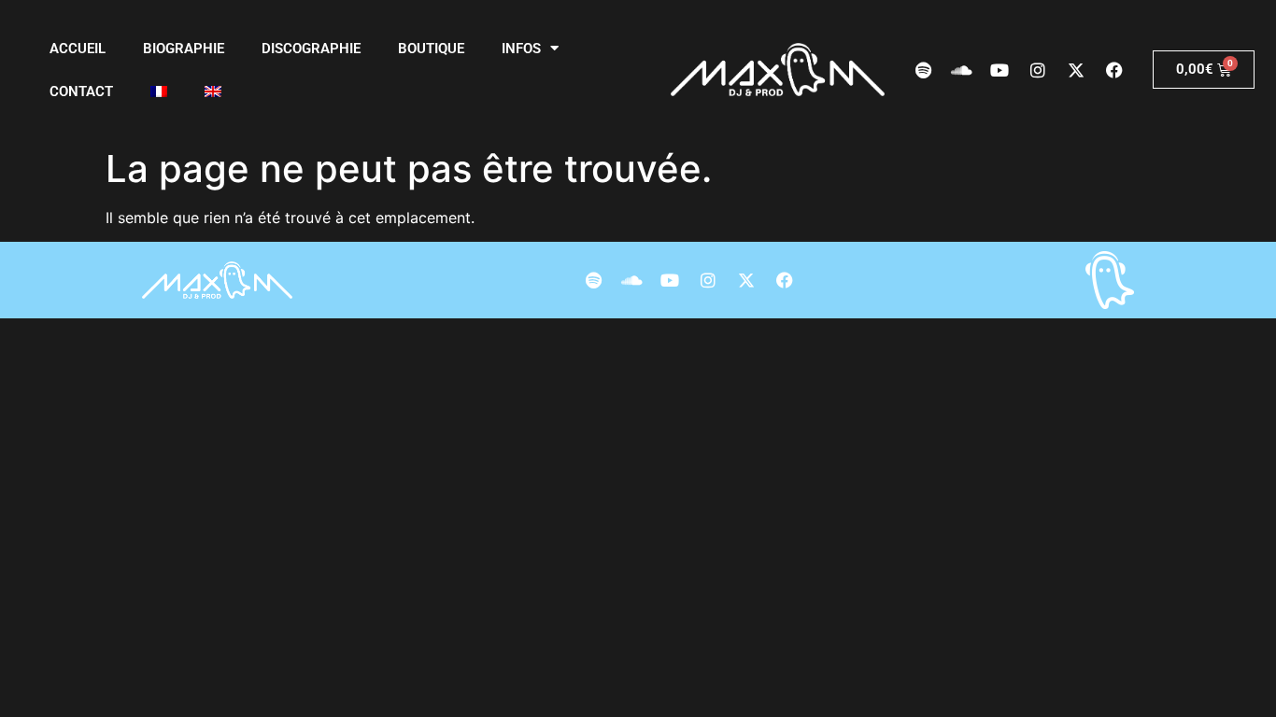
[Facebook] (1114, 70)
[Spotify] (923, 70)
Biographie (183, 48)
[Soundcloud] (961, 70)
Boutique (431, 48)
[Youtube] (999, 70)
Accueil (78, 48)
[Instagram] (1038, 70)
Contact (81, 91)
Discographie (311, 48)
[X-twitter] (1076, 70)
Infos (521, 48)
